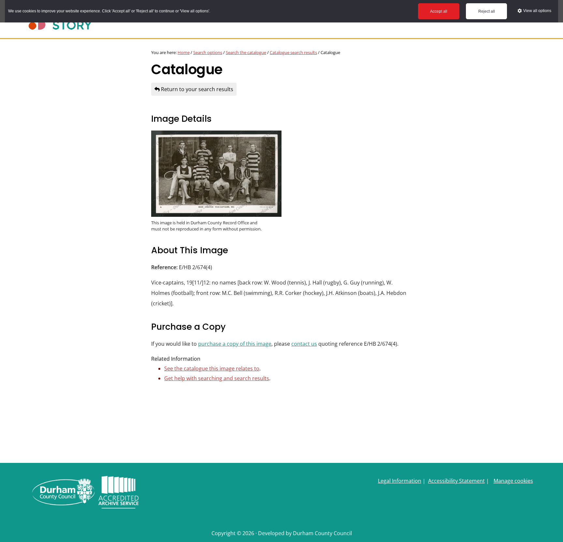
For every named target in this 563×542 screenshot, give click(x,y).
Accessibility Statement (456, 480)
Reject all (486, 11)
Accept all (438, 11)
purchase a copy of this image (234, 343)
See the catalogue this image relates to (211, 368)
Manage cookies (513, 481)
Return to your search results (196, 89)
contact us (304, 343)
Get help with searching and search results (216, 378)
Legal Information (399, 480)
